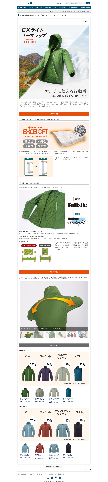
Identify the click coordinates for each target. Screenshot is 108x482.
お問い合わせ (39, 474)
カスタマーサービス (73, 7)
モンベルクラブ (62, 7)
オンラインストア (22, 7)
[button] (28, 334)
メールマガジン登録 (48, 474)
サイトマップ (77, 474)
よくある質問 (31, 474)
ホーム (51, 11)
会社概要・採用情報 (85, 7)
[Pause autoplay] (54, 340)
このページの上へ (86, 470)
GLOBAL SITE (86, 474)
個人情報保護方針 (59, 474)
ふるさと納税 (48, 7)
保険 (37, 7)
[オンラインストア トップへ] (54, 466)
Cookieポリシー (69, 474)
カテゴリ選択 (67, 3)
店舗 (55, 7)
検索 (88, 3)
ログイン (59, 3)
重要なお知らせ (22, 474)
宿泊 (41, 7)
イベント (31, 7)
